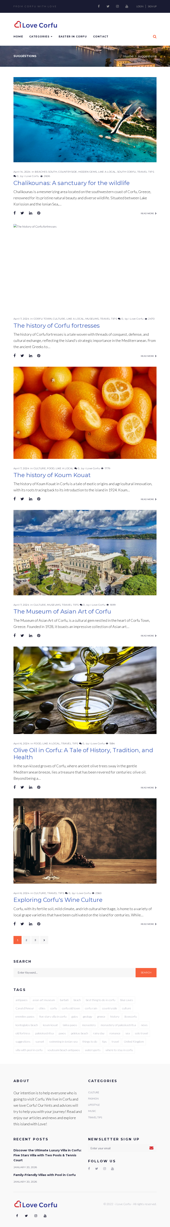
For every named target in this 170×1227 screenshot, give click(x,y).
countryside (109, 1008)
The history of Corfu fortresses (56, 325)
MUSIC (92, 1110)
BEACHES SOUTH (46, 171)
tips (104, 1041)
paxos (62, 1033)
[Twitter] (108, 6)
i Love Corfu (31, 176)
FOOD (51, 468)
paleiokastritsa (44, 1033)
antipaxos (22, 1000)
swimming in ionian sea (63, 1041)
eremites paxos (25, 1016)
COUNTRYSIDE (67, 171)
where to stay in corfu (119, 1050)
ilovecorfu (130, 1016)
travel (115, 1041)
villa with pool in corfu (29, 1050)
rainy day (98, 1033)
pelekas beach (79, 1033)
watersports (93, 1050)
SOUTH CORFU (126, 171)
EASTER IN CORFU (73, 36)
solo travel (141, 1033)
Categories (39, 36)
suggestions (23, 1041)
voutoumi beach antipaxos (63, 1050)
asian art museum (44, 1000)
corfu (53, 1008)
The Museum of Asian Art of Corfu (62, 611)
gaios (75, 1016)
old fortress (23, 1033)
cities (42, 1008)
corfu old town (71, 1008)
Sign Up (152, 6)
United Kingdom (134, 1041)
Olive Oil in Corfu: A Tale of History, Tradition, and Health (83, 754)
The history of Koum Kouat (52, 475)
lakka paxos (70, 1025)
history (114, 1016)
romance (114, 1033)
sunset (39, 1041)
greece (101, 1016)
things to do (90, 1041)
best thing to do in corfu (100, 1000)
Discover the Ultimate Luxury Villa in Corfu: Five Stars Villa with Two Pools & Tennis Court (47, 1155)
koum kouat (50, 1025)
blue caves (126, 1000)
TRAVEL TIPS (145, 171)
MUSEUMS (92, 318)
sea (127, 1033)
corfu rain (91, 1008)
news (144, 1025)
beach (77, 1000)
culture (126, 1008)
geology (87, 1016)
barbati (64, 1000)
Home (18, 36)
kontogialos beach (27, 1025)
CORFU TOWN (43, 318)
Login (139, 6)
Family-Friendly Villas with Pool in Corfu (44, 1175)
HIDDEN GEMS (87, 171)
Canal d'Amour (25, 1008)
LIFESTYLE (94, 1104)
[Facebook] (98, 6)
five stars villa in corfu (53, 1016)
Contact (100, 36)
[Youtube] (126, 6)
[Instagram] (117, 6)
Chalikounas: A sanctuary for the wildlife (71, 182)
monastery (89, 1025)
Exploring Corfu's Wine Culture (57, 899)
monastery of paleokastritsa (118, 1025)
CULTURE (59, 318)
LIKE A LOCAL (107, 171)
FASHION (93, 1098)
